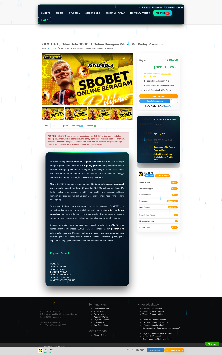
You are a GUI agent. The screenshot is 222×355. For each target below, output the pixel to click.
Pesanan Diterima (157, 195)
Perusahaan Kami (101, 308)
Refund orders (157, 227)
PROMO (180, 7)
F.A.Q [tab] (55, 125)
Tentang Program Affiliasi (152, 314)
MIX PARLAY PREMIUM (140, 13)
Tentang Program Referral (153, 311)
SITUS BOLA (74, 13)
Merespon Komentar (157, 221)
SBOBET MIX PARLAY (115, 13)
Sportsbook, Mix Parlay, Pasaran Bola (164, 148)
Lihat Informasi (158, 96)
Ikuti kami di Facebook (151, 336)
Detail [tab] (46, 125)
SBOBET (59, 13)
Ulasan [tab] (91, 125)
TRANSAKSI (170, 7)
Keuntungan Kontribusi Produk (155, 322)
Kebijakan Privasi (101, 316)
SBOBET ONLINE (92, 13)
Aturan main (99, 311)
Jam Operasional (101, 325)
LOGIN (45, 20)
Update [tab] (65, 125)
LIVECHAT (158, 7)
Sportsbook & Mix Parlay (165, 119)
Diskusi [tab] (77, 125)
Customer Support (101, 322)
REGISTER (162, 13)
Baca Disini (168, 106)
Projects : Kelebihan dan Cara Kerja (157, 333)
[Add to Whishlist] (174, 101)
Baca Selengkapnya (155, 101)
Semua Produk (157, 182)
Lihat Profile (149, 175)
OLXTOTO (45, 13)
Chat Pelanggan (163, 175)
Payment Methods (101, 319)
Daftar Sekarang (155, 350)
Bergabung (157, 201)
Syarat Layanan (100, 314)
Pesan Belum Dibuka (157, 215)
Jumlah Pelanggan (157, 188)
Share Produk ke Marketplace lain (156, 338)
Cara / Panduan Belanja (152, 308)
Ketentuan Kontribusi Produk (154, 319)
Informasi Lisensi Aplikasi (153, 325)
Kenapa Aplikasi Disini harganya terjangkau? (161, 327)
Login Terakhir (157, 207)
